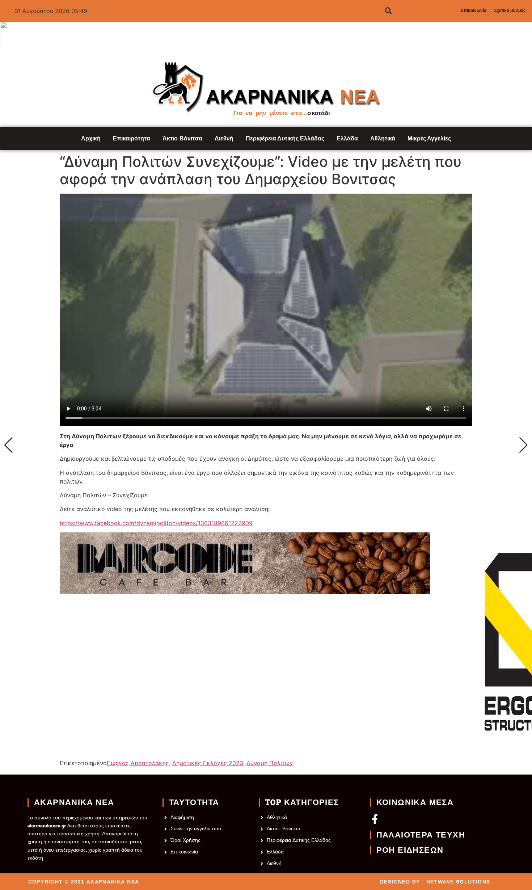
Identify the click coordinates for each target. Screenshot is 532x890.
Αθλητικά (382, 138)
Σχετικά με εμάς (509, 10)
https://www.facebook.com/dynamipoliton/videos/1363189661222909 (156, 523)
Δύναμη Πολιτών (269, 763)
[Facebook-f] (375, 819)
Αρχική (91, 138)
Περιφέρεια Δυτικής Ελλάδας (285, 138)
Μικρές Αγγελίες (429, 138)
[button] (8, 445)
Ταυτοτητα (194, 802)
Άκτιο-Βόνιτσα (182, 138)
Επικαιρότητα (131, 138)
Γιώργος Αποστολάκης (138, 763)
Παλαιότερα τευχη (420, 835)
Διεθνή (224, 138)
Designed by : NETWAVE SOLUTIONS (435, 881)
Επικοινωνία (473, 10)
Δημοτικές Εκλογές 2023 (207, 763)
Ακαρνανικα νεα (74, 802)
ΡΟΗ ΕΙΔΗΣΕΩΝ (410, 850)
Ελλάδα (347, 138)
